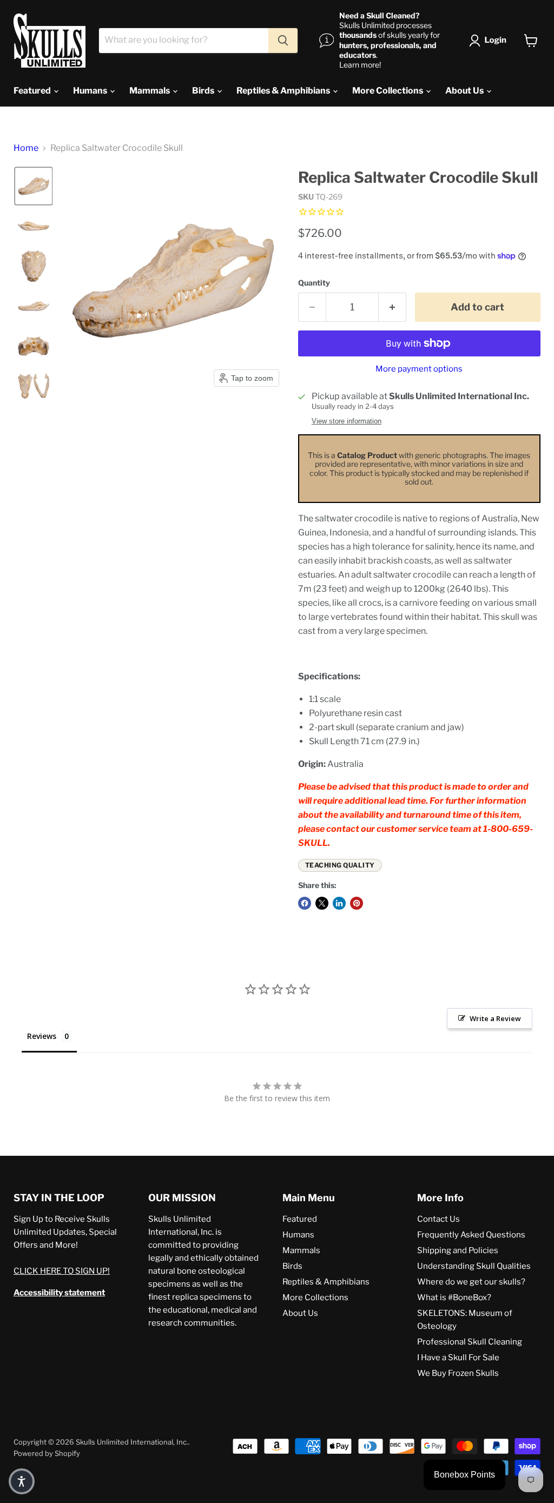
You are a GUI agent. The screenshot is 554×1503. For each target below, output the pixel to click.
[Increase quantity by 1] (392, 307)
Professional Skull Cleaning (469, 1342)
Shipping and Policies (457, 1250)
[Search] (283, 40)
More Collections (388, 90)
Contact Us (438, 1219)
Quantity (314, 283)
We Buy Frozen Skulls (458, 1373)
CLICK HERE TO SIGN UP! (62, 1271)
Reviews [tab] (41, 1036)
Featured (33, 90)
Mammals (150, 90)
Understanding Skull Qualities (474, 1266)
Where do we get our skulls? (471, 1282)
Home (26, 148)
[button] (490, 40)
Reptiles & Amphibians (284, 90)
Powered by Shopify (47, 1453)
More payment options (419, 369)
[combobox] (183, 40)
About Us (465, 90)
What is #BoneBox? (454, 1297)
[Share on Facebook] (304, 903)
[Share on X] (321, 903)
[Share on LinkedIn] (339, 903)
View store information (346, 421)
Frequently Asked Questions (471, 1235)
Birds (204, 90)
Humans (91, 90)
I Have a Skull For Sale (458, 1357)
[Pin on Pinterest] (356, 903)
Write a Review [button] (495, 1018)
